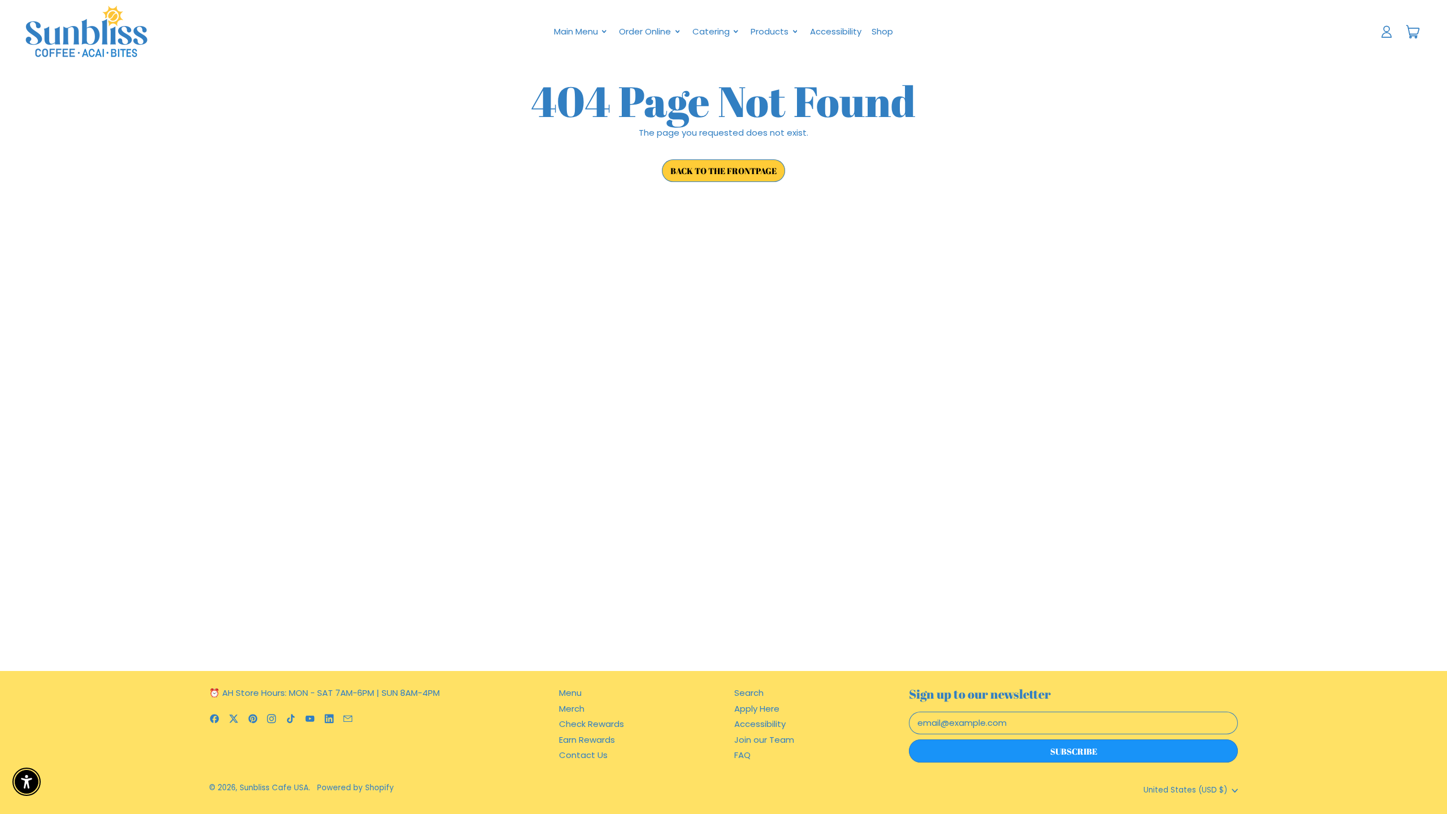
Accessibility (835, 31)
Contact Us (583, 755)
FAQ (742, 755)
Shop (882, 31)
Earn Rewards (587, 740)
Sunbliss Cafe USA (274, 787)
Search (749, 693)
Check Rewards (591, 724)
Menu (570, 693)
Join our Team (764, 740)
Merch (571, 709)
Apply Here (756, 709)
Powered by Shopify (355, 787)
